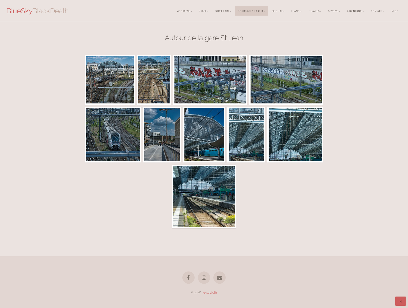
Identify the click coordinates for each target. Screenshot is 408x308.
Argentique (354, 10)
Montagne (183, 10)
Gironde (277, 10)
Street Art (222, 10)
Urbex (203, 10)
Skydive (333, 10)
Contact (376, 10)
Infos (394, 10)
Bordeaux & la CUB (250, 10)
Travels (314, 10)
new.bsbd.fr (209, 292)
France (296, 10)
